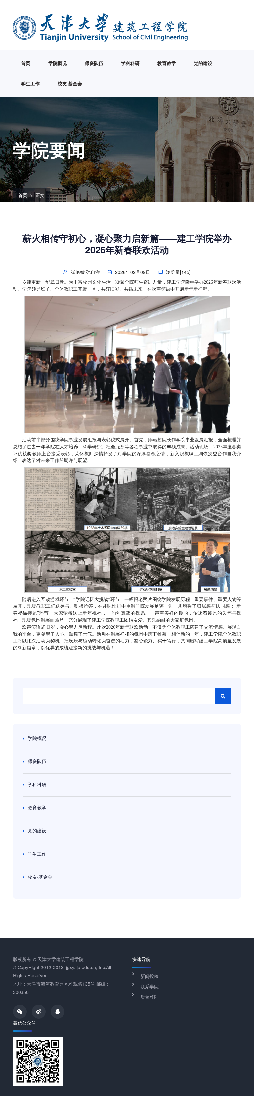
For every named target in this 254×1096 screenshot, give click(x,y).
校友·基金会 (70, 83)
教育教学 (166, 63)
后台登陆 (149, 996)
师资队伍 (94, 63)
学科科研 (130, 63)
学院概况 (57, 63)
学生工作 (30, 83)
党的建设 (203, 63)
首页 (25, 63)
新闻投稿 (149, 976)
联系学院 (149, 986)
